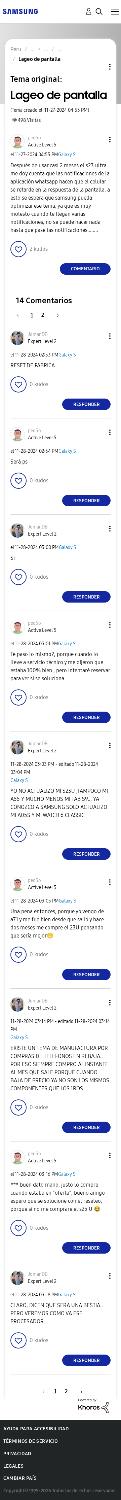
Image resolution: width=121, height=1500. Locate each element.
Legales (13, 1466)
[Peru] (20, 11)
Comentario (85, 269)
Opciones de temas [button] (98, 67)
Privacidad (17, 1454)
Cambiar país (20, 1478)
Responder (86, 404)
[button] (99, 139)
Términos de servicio (30, 1441)
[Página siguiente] (55, 315)
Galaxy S (67, 155)
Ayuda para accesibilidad (36, 1429)
